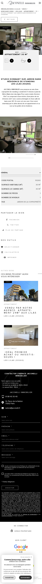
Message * (7, 455)
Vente (24, 9)
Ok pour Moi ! (25, 577)
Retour (11, 19)
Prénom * (7, 426)
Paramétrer (9, 577)
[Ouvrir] (2, 3)
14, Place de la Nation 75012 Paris (14, 402)
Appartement (29, 11)
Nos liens (37, 578)
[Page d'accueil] (21, 3)
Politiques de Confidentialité (30, 514)
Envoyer (9, 488)
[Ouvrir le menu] (40, 3)
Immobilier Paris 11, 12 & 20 (10, 9)
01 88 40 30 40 (11, 396)
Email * (6, 436)
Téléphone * (8, 445)
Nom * (5, 417)
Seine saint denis (7, 11)
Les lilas (19, 11)
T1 (36, 11)
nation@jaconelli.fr (12, 408)
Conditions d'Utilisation (7, 515)
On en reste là (25, 557)
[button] (34, 154)
